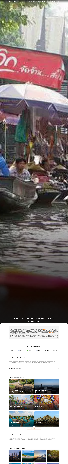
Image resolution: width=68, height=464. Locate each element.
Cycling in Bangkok (43, 359)
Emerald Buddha (36, 439)
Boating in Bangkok (30, 359)
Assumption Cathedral (13, 440)
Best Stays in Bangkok (39, 370)
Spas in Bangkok (21, 361)
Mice (47, 1)
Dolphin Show (39, 438)
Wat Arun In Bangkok (12, 438)
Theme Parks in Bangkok (21, 362)
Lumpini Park (11, 439)
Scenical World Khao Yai (33, 440)
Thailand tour (45, 329)
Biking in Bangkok (36, 359)
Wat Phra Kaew (26, 438)
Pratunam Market (33, 438)
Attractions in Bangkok (42, 361)
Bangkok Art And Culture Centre (50, 440)
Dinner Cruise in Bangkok (13, 359)
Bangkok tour (51, 332)
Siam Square (23, 439)
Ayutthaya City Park (20, 438)
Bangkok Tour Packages (22, 370)
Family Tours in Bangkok (46, 362)
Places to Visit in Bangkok (13, 370)
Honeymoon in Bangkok (38, 362)
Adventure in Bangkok (12, 362)
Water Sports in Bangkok (51, 359)
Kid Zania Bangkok (41, 440)
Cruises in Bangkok (35, 361)
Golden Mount (20, 440)
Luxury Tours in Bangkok (51, 361)
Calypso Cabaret (26, 440)
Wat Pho (19, 442)
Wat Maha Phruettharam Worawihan (48, 438)
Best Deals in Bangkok (29, 362)
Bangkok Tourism (46, 370)
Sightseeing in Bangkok (22, 359)
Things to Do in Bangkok (31, 370)
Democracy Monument (13, 442)
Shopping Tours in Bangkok (13, 361)
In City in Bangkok (28, 361)
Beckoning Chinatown (43, 439)
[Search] (50, 1)
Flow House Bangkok (29, 439)
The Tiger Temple (17, 439)
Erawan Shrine (50, 439)
